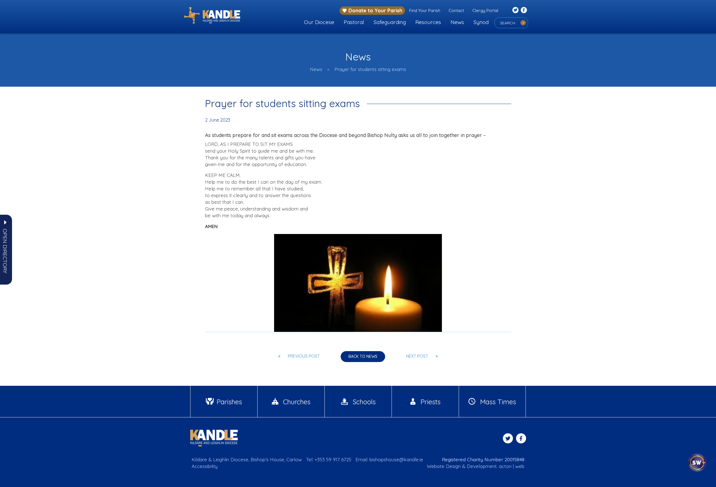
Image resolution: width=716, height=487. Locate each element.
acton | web (511, 466)
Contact (456, 10)
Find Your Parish (424, 10)
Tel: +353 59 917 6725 (328, 459)
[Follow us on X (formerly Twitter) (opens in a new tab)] (515, 10)
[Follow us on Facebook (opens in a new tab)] (524, 10)
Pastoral (354, 22)
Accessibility (205, 466)
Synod (481, 22)
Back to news (362, 356)
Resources (428, 22)
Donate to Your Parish (375, 10)
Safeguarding (390, 22)
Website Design (444, 466)
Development (482, 466)
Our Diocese (319, 22)
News (457, 22)
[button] (5, 251)
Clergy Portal (485, 10)
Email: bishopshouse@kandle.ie (389, 459)
